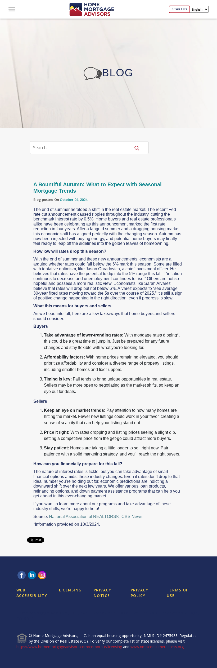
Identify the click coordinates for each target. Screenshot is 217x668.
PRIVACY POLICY (139, 592)
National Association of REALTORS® (84, 516)
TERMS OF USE (177, 592)
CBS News (131, 516)
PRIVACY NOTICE (102, 592)
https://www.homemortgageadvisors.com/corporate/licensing (69, 646)
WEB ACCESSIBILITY (31, 592)
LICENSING (70, 589)
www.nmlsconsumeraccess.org (157, 646)
